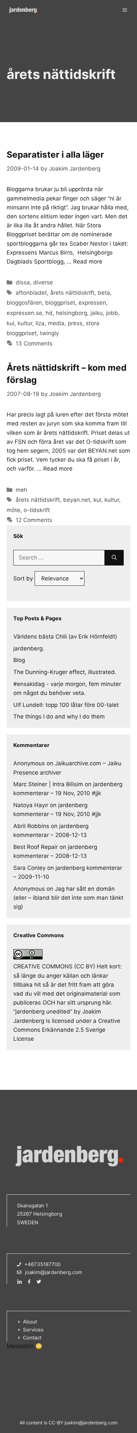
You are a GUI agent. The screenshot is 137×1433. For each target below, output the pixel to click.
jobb (112, 313)
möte (13, 510)
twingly (49, 333)
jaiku (96, 313)
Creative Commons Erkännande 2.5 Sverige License (66, 1030)
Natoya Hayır (30, 805)
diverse (43, 282)
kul (10, 323)
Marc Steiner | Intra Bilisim (48, 784)
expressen (92, 302)
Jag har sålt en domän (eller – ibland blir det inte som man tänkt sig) (68, 897)
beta (104, 292)
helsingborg (71, 313)
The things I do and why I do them (59, 716)
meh (21, 490)
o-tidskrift (37, 510)
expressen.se (24, 313)
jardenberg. (28, 648)
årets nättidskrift (72, 292)
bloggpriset (60, 302)
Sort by (24, 578)
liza (40, 323)
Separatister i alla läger (55, 154)
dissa (23, 282)
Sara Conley (29, 868)
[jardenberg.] (23, 10)
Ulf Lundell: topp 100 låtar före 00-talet (66, 705)
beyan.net (76, 499)
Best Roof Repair (35, 847)
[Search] (114, 558)
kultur (25, 323)
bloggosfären (24, 302)
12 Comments (34, 520)
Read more (87, 261)
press (75, 323)
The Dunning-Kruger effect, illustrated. (64, 672)
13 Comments (34, 343)
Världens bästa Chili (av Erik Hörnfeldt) (65, 636)
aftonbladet (31, 292)
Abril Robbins (31, 826)
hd (49, 313)
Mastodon (20, 1346)
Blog (19, 660)
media (56, 323)
